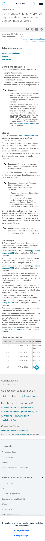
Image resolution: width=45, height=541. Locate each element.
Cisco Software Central (27, 136)
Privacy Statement (21, 531)
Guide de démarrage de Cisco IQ (19, 408)
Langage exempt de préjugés (34, 39)
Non (13, 396)
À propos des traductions (35, 41)
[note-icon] (4, 91)
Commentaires (30, 396)
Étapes (5, 56)
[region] (22, 528)
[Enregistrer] (28, 29)
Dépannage (6, 59)
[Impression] (41, 29)
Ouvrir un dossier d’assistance (14, 431)
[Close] (41, 520)
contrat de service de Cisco (17, 434)
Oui (4, 396)
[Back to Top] (36, 367)
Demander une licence (26, 123)
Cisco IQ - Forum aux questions (18, 416)
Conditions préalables (11, 53)
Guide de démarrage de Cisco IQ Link (21, 412)
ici (30, 310)
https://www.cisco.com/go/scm (15, 329)
